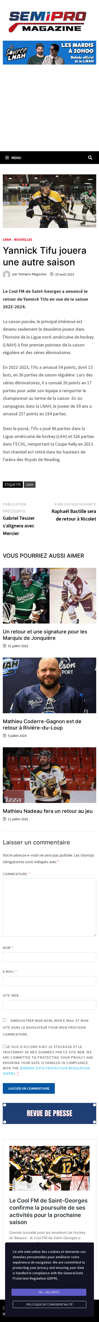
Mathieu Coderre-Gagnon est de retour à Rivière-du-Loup (42, 724)
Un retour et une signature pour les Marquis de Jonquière (45, 635)
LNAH (7, 239)
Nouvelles (23, 239)
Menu (16, 157)
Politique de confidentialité (49, 1304)
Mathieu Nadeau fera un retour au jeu (48, 811)
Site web (11, 995)
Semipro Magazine (32, 274)
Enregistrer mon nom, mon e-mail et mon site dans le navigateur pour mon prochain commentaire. (46, 1027)
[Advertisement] (49, 114)
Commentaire (16, 874)
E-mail (10, 971)
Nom (8, 947)
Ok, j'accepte (49, 1292)
